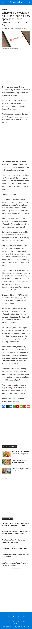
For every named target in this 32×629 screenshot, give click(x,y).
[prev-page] (3, 477)
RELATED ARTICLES (9, 447)
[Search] (29, 2)
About (5, 622)
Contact (13, 623)
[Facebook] (8, 616)
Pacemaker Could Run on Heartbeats (14, 548)
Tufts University (8, 29)
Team (10, 622)
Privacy (20, 622)
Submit (25, 622)
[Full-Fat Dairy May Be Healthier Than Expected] (6, 471)
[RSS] (18, 616)
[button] (3, 2)
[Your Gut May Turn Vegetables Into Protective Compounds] (6, 454)
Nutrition (8, 6)
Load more (15, 569)
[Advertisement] (16, 68)
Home (3, 6)
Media (7, 623)
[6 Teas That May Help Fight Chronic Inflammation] (6, 462)
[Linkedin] (13, 616)
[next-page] (6, 477)
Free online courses (21, 623)
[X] (23, 616)
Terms (14, 622)
